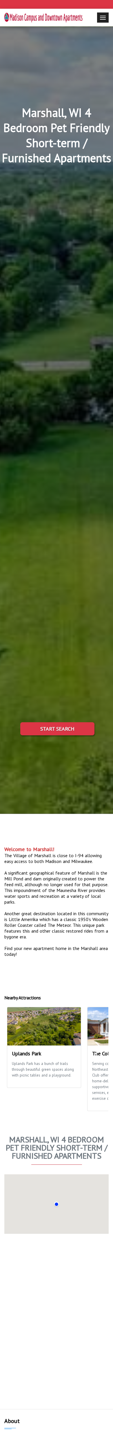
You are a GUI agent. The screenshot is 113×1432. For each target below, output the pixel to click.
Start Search (57, 728)
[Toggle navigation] (103, 17)
